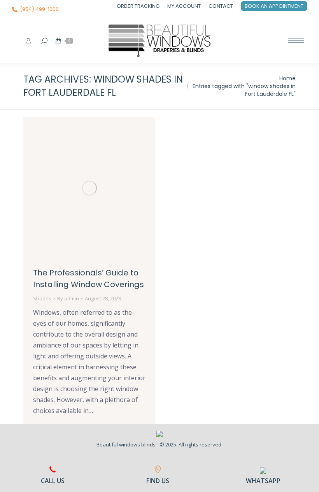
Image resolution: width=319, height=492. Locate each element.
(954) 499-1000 (39, 9)
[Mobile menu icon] (296, 41)
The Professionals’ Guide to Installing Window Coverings (88, 278)
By (68, 298)
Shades (42, 298)
